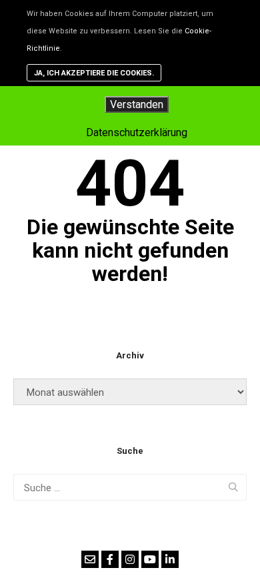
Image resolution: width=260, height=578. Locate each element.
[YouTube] (150, 559)
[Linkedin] (170, 559)
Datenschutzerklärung (136, 132)
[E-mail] (90, 559)
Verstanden (136, 104)
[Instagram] (130, 559)
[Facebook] (110, 559)
